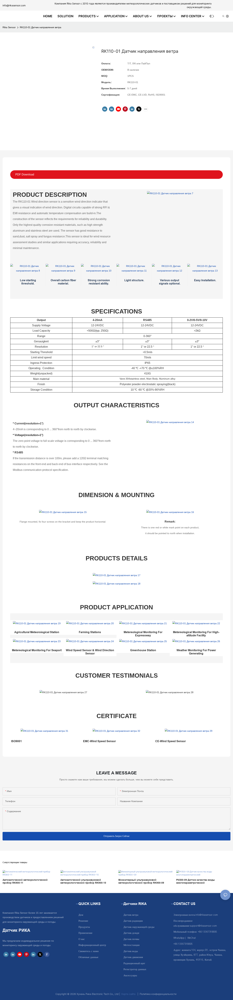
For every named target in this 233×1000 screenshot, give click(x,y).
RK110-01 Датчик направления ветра (40, 27)
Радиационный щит (134, 963)
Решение (83, 920)
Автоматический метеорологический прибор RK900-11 (25, 881)
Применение (85, 933)
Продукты (84, 927)
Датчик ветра (130, 914)
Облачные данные (88, 957)
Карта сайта (128, 993)
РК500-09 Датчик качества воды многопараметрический (195, 881)
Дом (80, 914)
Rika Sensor (9, 27)
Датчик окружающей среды (138, 927)
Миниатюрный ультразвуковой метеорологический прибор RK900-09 (141, 881)
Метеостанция (131, 945)
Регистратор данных (134, 969)
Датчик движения (133, 957)
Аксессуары (130, 975)
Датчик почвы (131, 939)
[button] (213, 16)
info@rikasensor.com (14, 5)
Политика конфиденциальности (158, 993)
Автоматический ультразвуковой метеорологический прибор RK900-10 (83, 881)
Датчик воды (130, 951)
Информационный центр (92, 945)
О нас (81, 939)
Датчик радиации (133, 920)
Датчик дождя (131, 933)
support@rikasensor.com (203, 925)
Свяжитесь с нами (88, 951)
